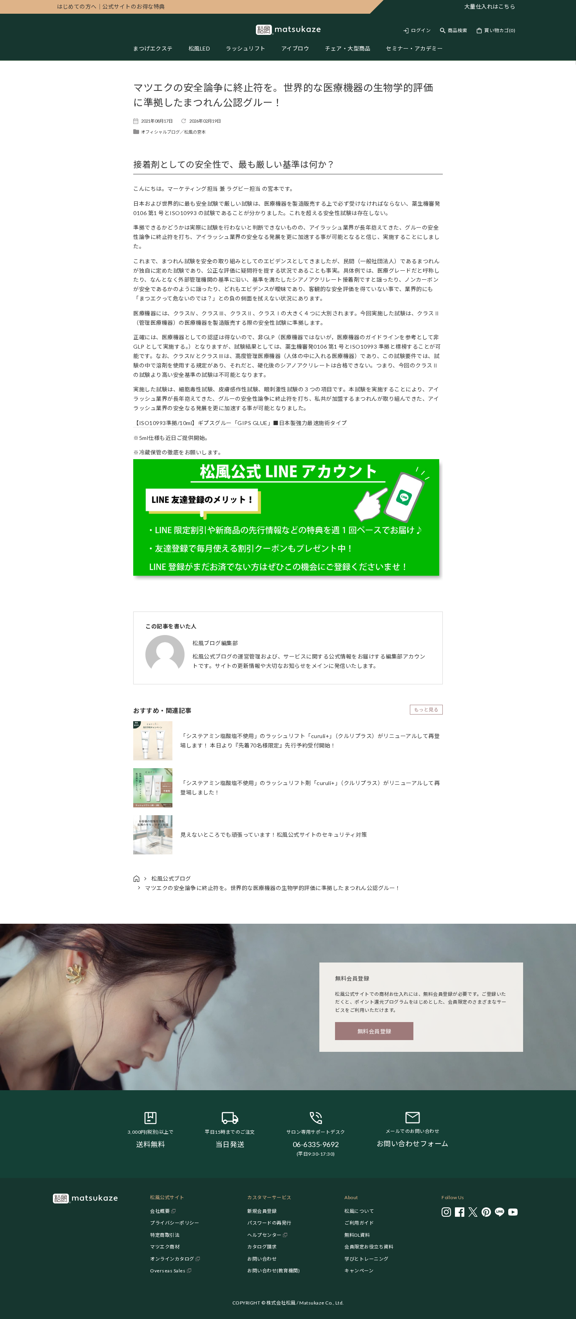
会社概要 (160, 1211)
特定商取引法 (164, 1235)
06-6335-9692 (316, 1144)
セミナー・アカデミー (414, 48)
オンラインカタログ (172, 1259)
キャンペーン (358, 1271)
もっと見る (426, 710)
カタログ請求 (262, 1247)
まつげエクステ (153, 48)
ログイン (421, 30)
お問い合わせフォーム (413, 1143)
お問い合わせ (262, 1259)
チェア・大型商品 (347, 48)
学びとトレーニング (366, 1259)
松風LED (199, 48)
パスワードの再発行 (269, 1223)
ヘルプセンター (264, 1235)
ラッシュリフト (246, 48)
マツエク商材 (164, 1247)
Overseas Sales (167, 1271)
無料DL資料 (357, 1235)
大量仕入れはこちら (490, 6)
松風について (359, 1211)
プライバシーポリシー (174, 1223)
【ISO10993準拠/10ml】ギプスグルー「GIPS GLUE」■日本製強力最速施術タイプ (240, 423)
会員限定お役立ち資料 (368, 1247)
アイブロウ (295, 48)
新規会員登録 (262, 1211)
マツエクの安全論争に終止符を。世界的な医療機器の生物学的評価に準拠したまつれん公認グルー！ (273, 888)
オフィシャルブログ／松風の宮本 (173, 131)
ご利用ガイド (359, 1223)
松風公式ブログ (171, 878)
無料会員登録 (374, 1031)
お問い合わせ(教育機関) (273, 1271)
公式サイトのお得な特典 (111, 6)
